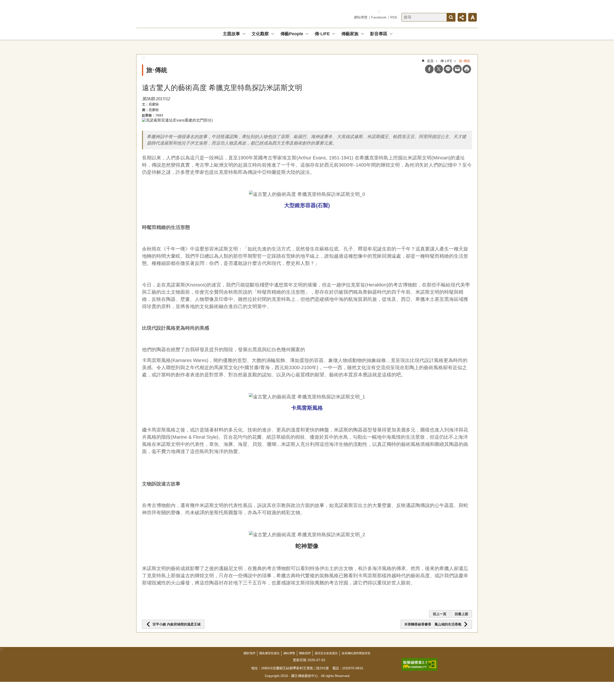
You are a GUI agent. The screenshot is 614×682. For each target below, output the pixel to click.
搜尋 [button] (451, 17)
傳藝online (170, 14)
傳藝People (291, 33)
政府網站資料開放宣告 (356, 653)
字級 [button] (472, 17)
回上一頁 (439, 614)
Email (457, 69)
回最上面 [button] (461, 614)
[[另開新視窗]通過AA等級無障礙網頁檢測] (419, 664)
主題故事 (231, 33)
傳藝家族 (350, 33)
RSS (393, 17)
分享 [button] (462, 17)
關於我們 (249, 653)
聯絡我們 (305, 653)
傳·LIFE (322, 33)
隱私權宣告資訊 (269, 653)
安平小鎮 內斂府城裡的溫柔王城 (177, 624)
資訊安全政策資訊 (326, 653)
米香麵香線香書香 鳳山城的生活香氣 (432, 624)
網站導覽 (360, 17)
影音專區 (378, 33)
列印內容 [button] (466, 69)
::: (379, 11)
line (448, 69)
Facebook (378, 17)
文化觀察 (260, 33)
